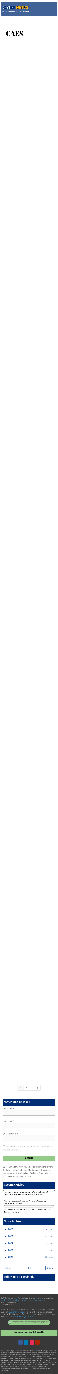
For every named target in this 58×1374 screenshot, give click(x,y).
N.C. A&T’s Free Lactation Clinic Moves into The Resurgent (28, 764)
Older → (50, 1268)
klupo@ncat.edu (16, 1312)
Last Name (8, 1121)
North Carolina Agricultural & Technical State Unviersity (24, 1300)
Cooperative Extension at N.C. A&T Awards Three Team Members (27, 230)
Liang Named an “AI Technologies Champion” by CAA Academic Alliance (29, 908)
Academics (25, 91)
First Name (8, 1108)
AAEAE (23, 561)
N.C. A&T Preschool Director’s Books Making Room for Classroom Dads (27, 624)
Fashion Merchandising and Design (31, 992)
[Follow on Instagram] (32, 1342)
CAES (33, 91)
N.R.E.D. (10, 457)
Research (21, 94)
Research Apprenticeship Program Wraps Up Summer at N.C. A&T (28, 157)
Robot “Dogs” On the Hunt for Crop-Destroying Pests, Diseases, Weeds (27, 445)
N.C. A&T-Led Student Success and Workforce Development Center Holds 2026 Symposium (27, 835)
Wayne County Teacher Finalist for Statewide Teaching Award (28, 553)
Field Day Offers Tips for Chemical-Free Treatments (25, 483)
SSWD (29, 845)
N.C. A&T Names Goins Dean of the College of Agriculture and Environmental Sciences (28, 82)
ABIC (23, 1059)
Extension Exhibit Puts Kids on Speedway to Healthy (27, 695)
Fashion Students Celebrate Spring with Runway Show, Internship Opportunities (25, 980)
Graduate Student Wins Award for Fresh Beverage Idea (27, 1051)
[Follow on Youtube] (37, 1342)
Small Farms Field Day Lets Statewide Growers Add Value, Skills (27, 300)
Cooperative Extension (35, 239)
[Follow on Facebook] (20, 1342)
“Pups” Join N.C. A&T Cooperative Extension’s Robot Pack (27, 372)
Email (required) (10, 1133)
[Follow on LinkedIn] (26, 1342)
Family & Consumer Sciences (37, 633)
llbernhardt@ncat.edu (23, 1316)
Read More (29, 109)
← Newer (8, 1268)
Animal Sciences (33, 1059)
